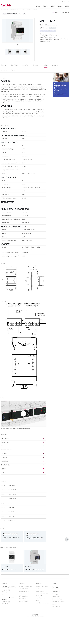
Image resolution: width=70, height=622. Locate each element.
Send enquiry (5, 603)
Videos (45, 65)
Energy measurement (23, 593)
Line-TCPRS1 (12, 520)
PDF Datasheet (65, 12)
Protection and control (40, 591)
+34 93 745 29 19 (6, 601)
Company (59, 6)
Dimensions (26, 65)
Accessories (3, 70)
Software (37, 600)
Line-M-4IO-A (12, 494)
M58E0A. (3, 516)
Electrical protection (23, 591)
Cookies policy (55, 596)
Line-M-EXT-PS (12, 516)
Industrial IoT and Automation (42, 603)
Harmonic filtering (23, 588)
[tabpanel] (9, 52)
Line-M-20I (11, 507)
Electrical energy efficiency (25, 586)
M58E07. (3, 512)
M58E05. (3, 503)
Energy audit (22, 598)
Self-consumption (23, 596)
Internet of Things (23, 601)
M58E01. (3, 485)
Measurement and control (41, 586)
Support (52, 6)
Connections (36, 65)
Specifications (14, 65)
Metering (37, 588)
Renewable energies (40, 598)
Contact (67, 6)
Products (45, 6)
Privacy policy (55, 594)
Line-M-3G (11, 503)
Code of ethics (55, 606)
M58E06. (3, 507)
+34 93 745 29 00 (6, 590)
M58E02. (3, 490)
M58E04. (3, 498)
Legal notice (55, 604)
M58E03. (3, 494)
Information (3, 65)
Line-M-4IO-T (12, 485)
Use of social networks (57, 599)
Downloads (55, 65)
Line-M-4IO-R (12, 490)
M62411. (3, 520)
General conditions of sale (58, 601)
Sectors (38, 6)
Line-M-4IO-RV (12, 498)
